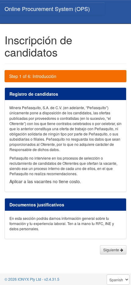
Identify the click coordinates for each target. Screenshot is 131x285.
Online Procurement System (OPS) (47, 9)
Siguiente (111, 249)
